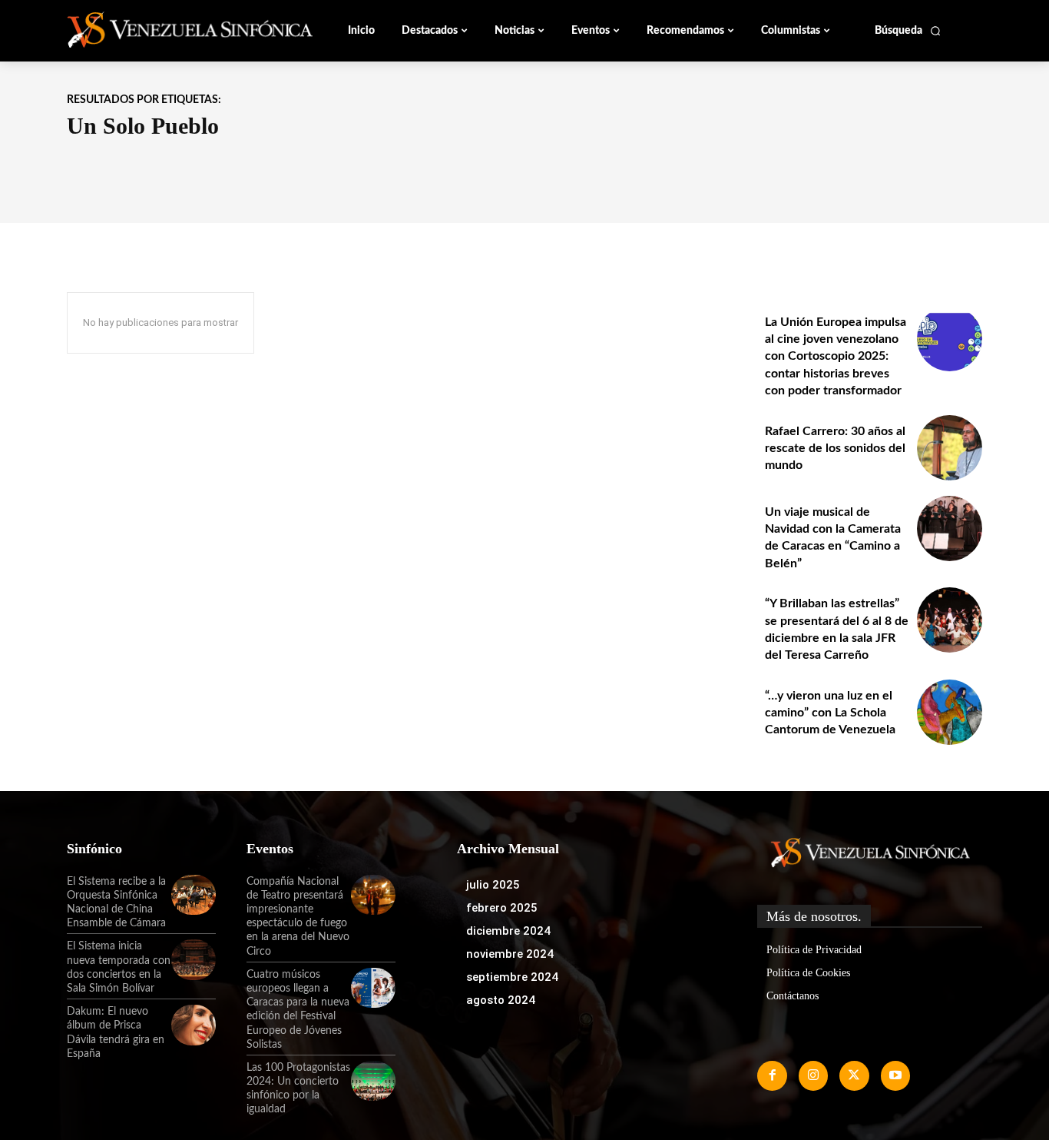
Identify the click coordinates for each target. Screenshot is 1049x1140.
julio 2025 (493, 885)
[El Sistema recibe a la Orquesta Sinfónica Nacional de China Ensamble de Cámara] (193, 895)
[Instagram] (813, 1075)
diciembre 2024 (508, 931)
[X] (854, 1075)
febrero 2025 (502, 908)
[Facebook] (771, 1075)
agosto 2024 (500, 1000)
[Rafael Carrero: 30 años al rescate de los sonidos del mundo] (949, 447)
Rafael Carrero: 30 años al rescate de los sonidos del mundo (835, 448)
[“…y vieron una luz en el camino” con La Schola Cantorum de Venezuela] (949, 712)
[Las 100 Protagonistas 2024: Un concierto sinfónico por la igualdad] (373, 1081)
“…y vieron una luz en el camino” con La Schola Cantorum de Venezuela (830, 713)
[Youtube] (895, 1075)
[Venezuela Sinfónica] (170, 30)
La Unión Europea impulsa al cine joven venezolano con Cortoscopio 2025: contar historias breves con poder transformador (835, 356)
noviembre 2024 (510, 954)
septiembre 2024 (512, 977)
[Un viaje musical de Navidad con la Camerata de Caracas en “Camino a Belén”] (949, 528)
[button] (908, 30)
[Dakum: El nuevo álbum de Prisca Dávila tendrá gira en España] (193, 1025)
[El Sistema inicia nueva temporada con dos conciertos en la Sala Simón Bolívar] (193, 959)
